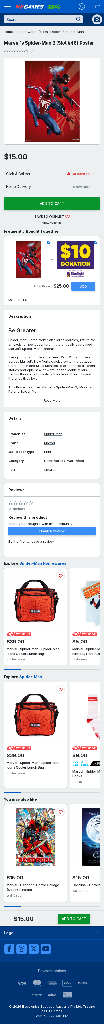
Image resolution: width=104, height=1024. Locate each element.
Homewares (27, 32)
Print (47, 452)
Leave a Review (52, 531)
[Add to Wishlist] (60, 576)
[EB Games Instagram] (21, 949)
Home (8, 32)
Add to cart (52, 203)
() (31, 52)
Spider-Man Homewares (42, 563)
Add (83, 286)
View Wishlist (52, 223)
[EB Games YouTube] (46, 949)
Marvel (49, 443)
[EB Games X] (34, 949)
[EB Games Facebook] (9, 949)
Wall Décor (51, 32)
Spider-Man (75, 32)
